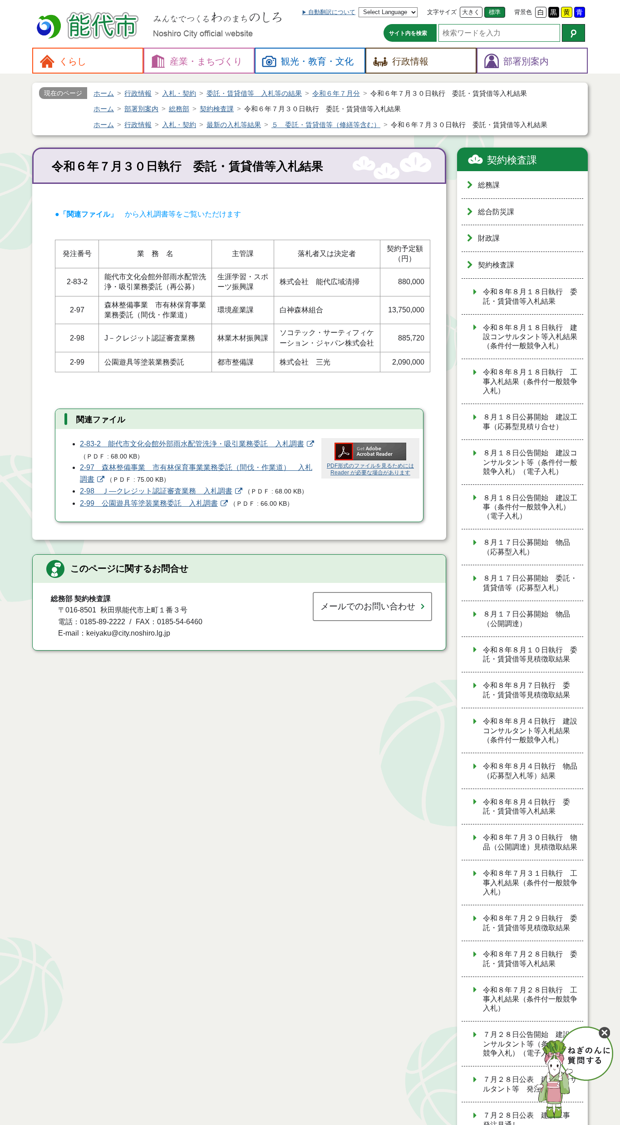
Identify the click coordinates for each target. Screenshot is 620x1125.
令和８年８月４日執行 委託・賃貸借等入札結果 (526, 806)
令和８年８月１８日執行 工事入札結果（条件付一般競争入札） (530, 381)
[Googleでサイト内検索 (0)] (573, 33)
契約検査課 (512, 160)
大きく (471, 12)
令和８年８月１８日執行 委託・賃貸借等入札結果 (530, 296)
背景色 (523, 12)
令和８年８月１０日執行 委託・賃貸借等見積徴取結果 (530, 654)
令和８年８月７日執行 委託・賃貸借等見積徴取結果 (526, 690)
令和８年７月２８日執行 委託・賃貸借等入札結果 (530, 958)
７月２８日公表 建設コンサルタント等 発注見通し (530, 1084)
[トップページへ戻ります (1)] (89, 26)
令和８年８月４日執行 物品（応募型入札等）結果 (530, 771)
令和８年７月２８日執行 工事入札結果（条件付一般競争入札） (530, 999)
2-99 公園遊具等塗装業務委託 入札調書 (149, 503)
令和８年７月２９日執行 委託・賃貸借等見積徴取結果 (530, 923)
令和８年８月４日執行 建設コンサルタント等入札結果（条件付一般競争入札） (530, 730)
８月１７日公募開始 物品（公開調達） (526, 618)
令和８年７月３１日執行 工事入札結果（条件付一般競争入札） (530, 882)
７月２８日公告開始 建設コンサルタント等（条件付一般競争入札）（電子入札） (530, 1044)
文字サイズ (442, 12)
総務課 (489, 185)
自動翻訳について (331, 12)
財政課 (489, 238)
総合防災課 (496, 212)
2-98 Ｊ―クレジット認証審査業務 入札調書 (156, 491)
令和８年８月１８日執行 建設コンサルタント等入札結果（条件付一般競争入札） (530, 337)
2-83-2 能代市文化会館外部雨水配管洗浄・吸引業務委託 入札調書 (192, 444)
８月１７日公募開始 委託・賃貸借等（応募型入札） (530, 583)
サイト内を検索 (408, 33)
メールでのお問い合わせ (367, 606)
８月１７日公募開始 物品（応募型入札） (526, 547)
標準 (495, 12)
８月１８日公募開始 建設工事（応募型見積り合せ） (530, 421)
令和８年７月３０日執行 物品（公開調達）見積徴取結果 (530, 842)
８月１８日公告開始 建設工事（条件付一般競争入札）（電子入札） (530, 507)
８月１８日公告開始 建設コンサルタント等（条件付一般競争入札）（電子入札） (530, 462)
